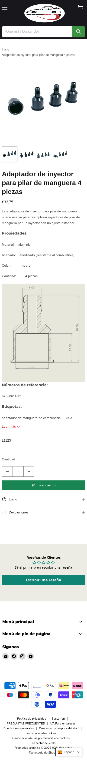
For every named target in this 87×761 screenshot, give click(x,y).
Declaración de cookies (41, 733)
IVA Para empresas (62, 723)
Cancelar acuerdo (43, 743)
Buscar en (58, 719)
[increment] (29, 471)
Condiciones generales (18, 728)
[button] (69, 752)
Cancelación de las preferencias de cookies (41, 738)
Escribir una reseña (43, 580)
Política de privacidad (31, 719)
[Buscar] (78, 31)
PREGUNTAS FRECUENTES (26, 723)
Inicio (5, 49)
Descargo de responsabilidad (59, 728)
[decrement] (7, 471)
